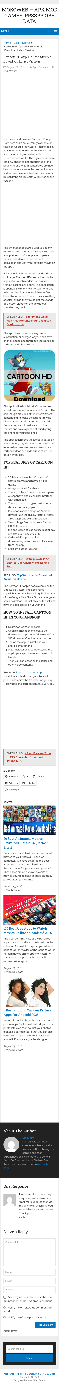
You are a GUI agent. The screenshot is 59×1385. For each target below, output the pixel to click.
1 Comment (10, 70)
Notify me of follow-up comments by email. (27, 1309)
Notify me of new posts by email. (27, 1317)
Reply (22, 1217)
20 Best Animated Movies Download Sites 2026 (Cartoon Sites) (26, 842)
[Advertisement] (29, 106)
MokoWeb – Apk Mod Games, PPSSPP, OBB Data (29, 15)
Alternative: (10, 1330)
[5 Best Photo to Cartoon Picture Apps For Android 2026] (29, 1006)
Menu (5, 31)
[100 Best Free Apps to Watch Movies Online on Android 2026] (29, 924)
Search (29, 1358)
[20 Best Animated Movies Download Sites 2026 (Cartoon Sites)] (29, 834)
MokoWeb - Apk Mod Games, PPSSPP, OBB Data (29, 1374)
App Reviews (40, 67)
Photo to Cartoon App (29, 672)
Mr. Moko (28, 1137)
